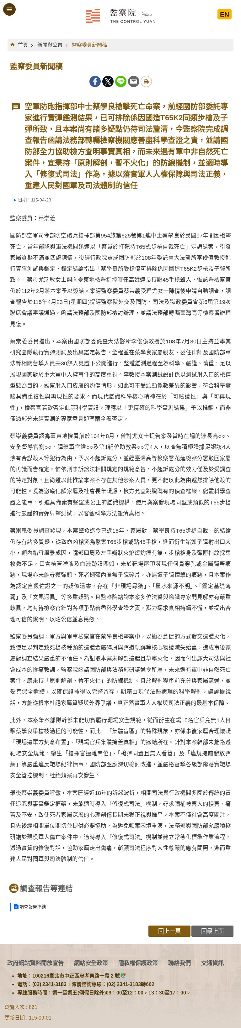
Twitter (108, 81)
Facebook (95, 81)
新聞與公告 (49, 45)
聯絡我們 (179, 963)
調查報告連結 (32, 907)
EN (224, 14)
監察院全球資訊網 (120, 15)
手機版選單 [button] (9, 9)
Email (133, 81)
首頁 (23, 45)
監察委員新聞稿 (89, 45)
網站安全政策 (91, 963)
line (120, 81)
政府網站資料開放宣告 (35, 963)
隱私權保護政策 (138, 963)
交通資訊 (212, 963)
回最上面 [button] (212, 931)
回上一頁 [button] (169, 931)
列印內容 (146, 81)
